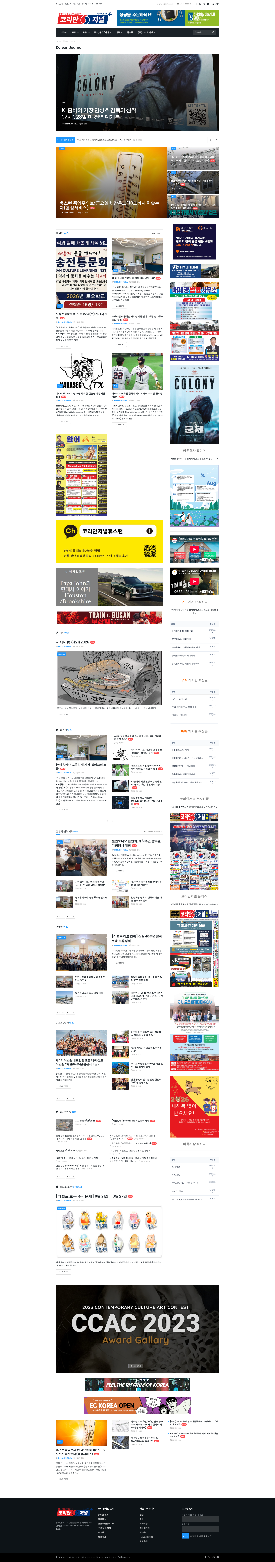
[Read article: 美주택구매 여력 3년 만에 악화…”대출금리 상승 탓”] (120, 1442)
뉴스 (63, 102)
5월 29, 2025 (81, 984)
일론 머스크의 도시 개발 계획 (89, 992)
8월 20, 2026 (79, 322)
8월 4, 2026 (79, 1068)
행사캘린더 (145, 1527)
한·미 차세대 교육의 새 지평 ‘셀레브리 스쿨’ (133, 278)
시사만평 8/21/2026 (72, 642)
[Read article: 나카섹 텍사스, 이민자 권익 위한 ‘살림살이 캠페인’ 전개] (81, 371)
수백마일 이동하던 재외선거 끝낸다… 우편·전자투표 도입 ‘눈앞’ (137, 318)
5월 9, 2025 (137, 1002)
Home (58, 41)
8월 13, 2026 (81, 888)
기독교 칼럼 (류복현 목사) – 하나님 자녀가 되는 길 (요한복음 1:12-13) (133, 1137)
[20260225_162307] (194, 1032)
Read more (65, 346)
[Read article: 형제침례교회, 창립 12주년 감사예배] (64, 902)
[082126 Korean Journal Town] (194, 851)
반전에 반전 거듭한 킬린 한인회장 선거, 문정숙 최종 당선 (146, 1033)
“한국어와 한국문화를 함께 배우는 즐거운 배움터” (146, 883)
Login (216, 4)
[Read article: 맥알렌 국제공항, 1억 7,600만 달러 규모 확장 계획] (120, 982)
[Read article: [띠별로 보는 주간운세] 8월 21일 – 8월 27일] (109, 1232)
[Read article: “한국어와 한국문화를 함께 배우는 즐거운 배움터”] (120, 886)
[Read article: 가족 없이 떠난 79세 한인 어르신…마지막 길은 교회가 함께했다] (64, 886)
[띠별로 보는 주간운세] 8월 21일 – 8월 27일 (91, 1196)
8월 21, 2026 (83, 213)
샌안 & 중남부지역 (155, 831)
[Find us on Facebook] (205, 1557)
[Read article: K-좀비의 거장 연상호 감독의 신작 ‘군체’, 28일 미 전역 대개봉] (120, 786)
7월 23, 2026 (137, 904)
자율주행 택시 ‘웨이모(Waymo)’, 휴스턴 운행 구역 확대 (147, 800)
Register (98, 4)
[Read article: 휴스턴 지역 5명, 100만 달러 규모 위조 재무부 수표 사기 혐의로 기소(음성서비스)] (120, 1426)
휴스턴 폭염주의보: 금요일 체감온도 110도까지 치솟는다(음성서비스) (109, 205)
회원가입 (102, 1536)
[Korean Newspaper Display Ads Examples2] (194, 241)
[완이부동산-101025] (81, 475)
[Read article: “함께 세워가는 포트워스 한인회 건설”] (120, 1052)
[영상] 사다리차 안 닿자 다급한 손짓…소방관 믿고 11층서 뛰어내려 (193, 207)
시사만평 (61, 654)
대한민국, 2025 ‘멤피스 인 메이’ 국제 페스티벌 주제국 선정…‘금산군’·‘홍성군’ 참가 (147, 995)
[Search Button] (213, 32)
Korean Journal (69, 41)
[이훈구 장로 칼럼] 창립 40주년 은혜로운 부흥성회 (137, 938)
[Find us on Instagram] (214, 1557)
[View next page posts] (112, 821)
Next (69, 917)
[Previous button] (65, 93)
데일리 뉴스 (103, 1519)
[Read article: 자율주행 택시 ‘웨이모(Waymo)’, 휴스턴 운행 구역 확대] (120, 802)
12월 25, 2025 (138, 1038)
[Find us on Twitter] (209, 1557)
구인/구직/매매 (101, 32)
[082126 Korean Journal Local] (194, 948)
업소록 (130, 32)
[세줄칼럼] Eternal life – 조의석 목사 (130, 1120)
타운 (118, 32)
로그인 (101, 1532)
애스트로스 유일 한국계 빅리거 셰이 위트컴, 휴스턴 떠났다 (137, 395)
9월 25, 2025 (135, 945)
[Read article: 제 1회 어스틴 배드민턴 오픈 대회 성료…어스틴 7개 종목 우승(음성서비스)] (81, 1043)
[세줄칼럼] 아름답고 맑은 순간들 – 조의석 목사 (131, 1150)
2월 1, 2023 (137, 1054)
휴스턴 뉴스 (103, 1514)
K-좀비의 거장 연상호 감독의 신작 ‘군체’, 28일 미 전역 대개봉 (146, 783)
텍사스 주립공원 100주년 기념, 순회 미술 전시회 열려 (147, 1065)
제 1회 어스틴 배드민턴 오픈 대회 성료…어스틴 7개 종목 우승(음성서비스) (80, 1062)
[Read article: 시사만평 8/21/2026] (109, 678)
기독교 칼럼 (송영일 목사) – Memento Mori (130, 1143)
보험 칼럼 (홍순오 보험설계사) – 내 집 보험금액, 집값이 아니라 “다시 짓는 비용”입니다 (80, 1137)
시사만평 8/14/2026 (65, 1150)
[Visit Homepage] (84, 18)
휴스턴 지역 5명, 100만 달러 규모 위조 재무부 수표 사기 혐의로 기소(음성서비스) (110, 139)
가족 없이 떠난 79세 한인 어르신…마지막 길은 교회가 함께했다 (90, 883)
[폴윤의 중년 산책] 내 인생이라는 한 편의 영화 (77, 1158)
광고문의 (67, 4)
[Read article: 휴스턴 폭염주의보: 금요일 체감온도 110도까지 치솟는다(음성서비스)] (81, 1433)
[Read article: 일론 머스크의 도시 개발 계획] (64, 997)
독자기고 (61, 937)
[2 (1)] (194, 1106)
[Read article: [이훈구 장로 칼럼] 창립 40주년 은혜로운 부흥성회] (81, 952)
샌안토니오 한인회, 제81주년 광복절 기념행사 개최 (136, 843)
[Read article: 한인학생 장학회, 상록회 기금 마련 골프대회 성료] (120, 902)
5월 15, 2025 (81, 996)
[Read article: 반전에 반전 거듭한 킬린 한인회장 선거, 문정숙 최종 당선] (120, 1036)
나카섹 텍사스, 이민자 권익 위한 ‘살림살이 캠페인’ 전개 (81, 395)
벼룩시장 (144, 1523)
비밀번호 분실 (196, 1536)
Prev (61, 917)
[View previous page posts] (107, 821)
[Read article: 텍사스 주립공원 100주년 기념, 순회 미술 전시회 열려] (120, 1068)
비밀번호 (186, 1524)
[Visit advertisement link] (168, 18)
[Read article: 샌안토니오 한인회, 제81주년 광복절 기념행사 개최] (81, 857)
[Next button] (210, 93)
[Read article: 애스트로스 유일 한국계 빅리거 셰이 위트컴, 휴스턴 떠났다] (137, 371)
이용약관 (76, 4)
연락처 (84, 4)
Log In (91, 4)
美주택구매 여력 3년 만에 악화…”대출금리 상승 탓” (192, 183)
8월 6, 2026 (137, 888)
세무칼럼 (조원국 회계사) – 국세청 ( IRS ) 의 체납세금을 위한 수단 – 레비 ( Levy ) (133, 1159)
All (153, 233)
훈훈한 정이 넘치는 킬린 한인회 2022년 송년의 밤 (146, 1081)
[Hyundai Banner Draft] (194, 271)
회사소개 (59, 4)
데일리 (64, 32)
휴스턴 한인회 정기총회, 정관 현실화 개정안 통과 (101, 113)
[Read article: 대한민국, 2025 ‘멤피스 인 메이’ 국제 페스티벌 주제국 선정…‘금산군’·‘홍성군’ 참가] (120, 997)
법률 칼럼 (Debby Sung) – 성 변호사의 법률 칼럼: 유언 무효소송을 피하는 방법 (80, 1167)
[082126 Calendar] (194, 496)
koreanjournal (71, 124)
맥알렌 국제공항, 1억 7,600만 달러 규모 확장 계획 (146, 979)
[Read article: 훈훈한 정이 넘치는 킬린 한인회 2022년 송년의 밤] (120, 1084)
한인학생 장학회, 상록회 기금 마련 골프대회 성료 (146, 899)
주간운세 (61, 1208)
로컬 (74, 32)
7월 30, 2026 (81, 904)
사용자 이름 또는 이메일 (192, 1514)
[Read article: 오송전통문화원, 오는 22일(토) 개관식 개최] (81, 274)
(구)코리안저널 (145, 32)
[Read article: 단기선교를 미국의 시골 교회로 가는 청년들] (64, 982)
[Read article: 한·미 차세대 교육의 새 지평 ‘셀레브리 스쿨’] (137, 256)
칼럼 (85, 32)
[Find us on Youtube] (218, 1557)
